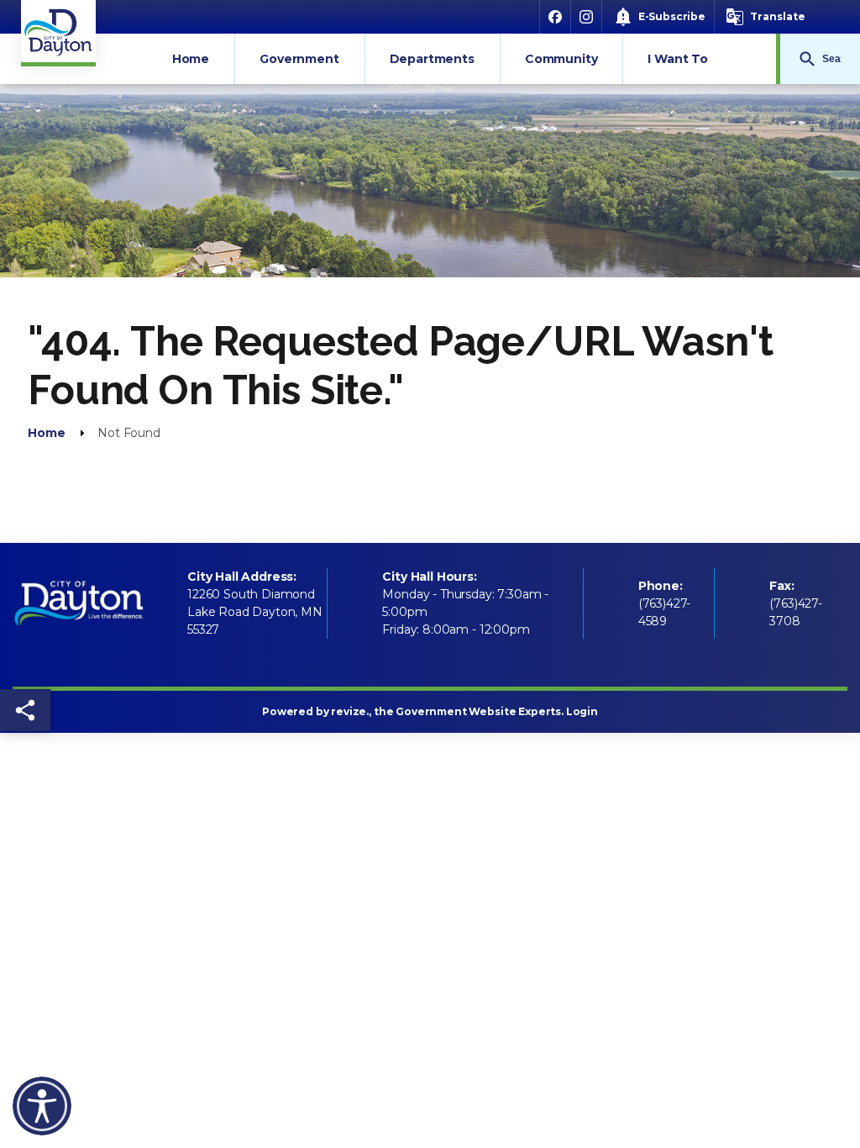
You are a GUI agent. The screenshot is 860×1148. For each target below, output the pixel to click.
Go (807, 59)
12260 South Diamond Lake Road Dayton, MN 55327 (254, 612)
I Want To (678, 58)
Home (190, 58)
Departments (432, 58)
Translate (777, 16)
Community (561, 58)
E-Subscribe (671, 16)
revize (348, 711)
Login (582, 711)
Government (299, 58)
